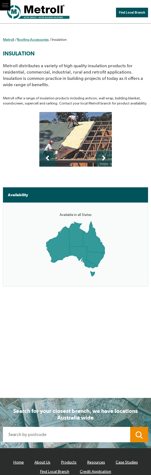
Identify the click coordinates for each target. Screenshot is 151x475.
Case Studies (127, 462)
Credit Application (95, 472)
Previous (47, 158)
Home (18, 462)
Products (68, 462)
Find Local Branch (132, 12)
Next (104, 158)
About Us (42, 462)
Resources (96, 462)
